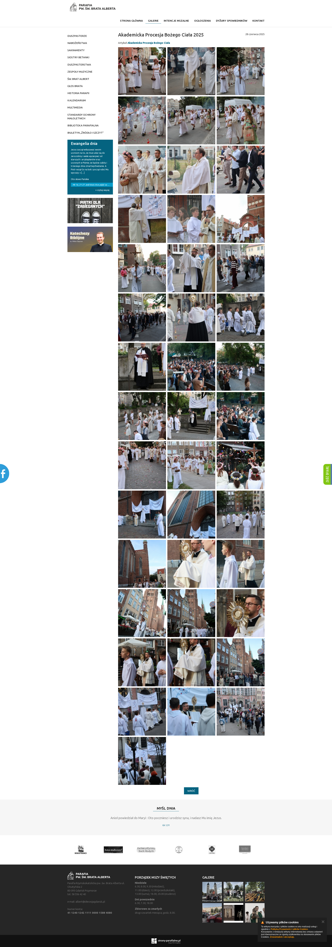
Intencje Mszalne (176, 20)
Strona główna (131, 20)
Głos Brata (75, 86)
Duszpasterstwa (79, 64)
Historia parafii (78, 93)
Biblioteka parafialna (83, 125)
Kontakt (258, 20)
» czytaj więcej (102, 190)
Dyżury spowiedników (231, 20)
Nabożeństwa (77, 42)
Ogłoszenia (202, 20)
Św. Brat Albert (78, 78)
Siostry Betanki (78, 57)
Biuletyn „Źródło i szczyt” (85, 132)
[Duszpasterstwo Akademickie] (116, 850)
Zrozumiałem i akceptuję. (282, 937)
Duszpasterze (77, 35)
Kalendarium (76, 100)
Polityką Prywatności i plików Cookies (289, 929)
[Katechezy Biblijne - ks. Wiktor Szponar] (90, 239)
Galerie (153, 20)
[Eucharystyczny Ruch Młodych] (149, 850)
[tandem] (248, 850)
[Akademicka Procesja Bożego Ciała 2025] (142, 71)
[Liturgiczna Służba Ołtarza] (83, 850)
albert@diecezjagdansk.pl (90, 901)
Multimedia (75, 107)
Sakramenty (76, 50)
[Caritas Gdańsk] (215, 850)
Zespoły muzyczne (79, 71)
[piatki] (90, 210)
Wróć (191, 790)
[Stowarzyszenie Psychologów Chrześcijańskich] (182, 850)
